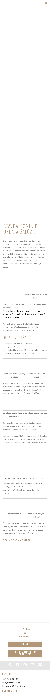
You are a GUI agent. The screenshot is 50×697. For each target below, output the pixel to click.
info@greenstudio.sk (11, 682)
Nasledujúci (24, 636)
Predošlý (26, 629)
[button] (46, 3)
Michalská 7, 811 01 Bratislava (15, 685)
